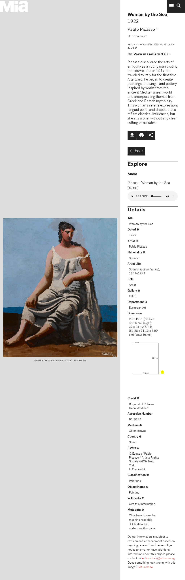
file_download (132, 135)
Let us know (145, 567)
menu (171, 5)
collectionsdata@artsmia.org (156, 558)
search (178, 5)
